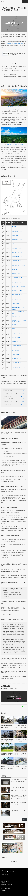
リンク (22, 390)
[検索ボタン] (23, 1)
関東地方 (16, 688)
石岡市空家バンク (16, 235)
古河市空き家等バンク (17, 231)
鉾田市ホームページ (16, 328)
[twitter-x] (11, 861)
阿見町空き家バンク (16, 358)
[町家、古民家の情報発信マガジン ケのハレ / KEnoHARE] (3, 1)
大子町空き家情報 (16, 350)
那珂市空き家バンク (16, 299)
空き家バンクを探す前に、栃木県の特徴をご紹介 (15, 66)
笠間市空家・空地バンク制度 (18, 265)
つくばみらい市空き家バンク (18, 333)
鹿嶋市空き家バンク (16, 282)
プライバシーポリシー (7, 888)
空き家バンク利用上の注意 (10, 74)
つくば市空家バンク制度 (17, 277)
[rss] (15, 861)
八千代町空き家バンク (17, 362)
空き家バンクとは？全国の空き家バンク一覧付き (17, 54)
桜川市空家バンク (16, 316)
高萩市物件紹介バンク (17, 256)
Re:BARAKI (15, 226)
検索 (24, 819)
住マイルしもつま (16, 243)
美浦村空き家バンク (16, 354)
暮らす (4, 686)
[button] (5, 706)
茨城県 (11, 688)
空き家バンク (5, 688)
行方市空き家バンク (16, 324)
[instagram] (13, 861)
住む (8, 686)
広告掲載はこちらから (7, 884)
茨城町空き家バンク (16, 341)
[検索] (17, 861)
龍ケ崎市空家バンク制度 (17, 239)
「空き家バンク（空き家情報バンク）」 (15, 43)
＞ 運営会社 (3, 890)
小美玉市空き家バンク (17, 337)
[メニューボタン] (26, 1)
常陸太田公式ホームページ (18, 252)
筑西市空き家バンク (16, 303)
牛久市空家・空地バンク (17, 273)
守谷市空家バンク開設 (17, 290)
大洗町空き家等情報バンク (18, 345)
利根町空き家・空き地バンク (18, 367)
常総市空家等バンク (16, 248)
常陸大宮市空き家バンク (17, 294)
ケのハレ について (6, 881)
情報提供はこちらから (7, 882)
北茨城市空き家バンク (17, 260)
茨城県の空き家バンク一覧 (10, 68)
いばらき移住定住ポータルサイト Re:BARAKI (15, 106)
